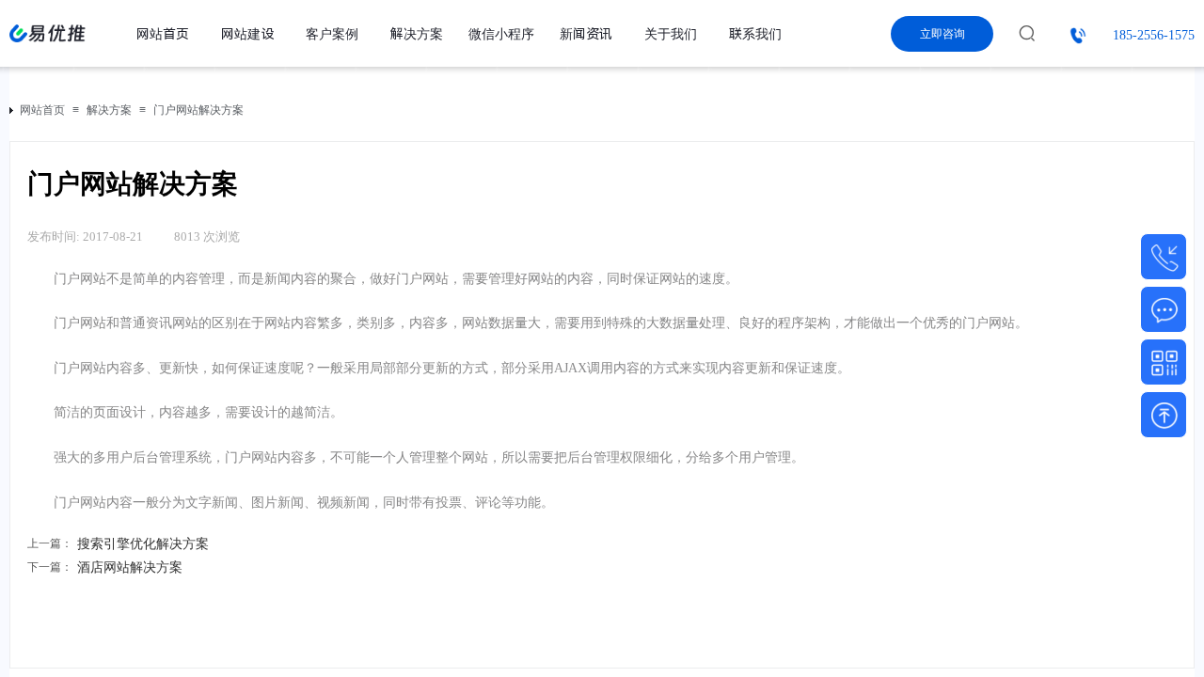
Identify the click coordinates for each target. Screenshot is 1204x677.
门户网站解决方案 (198, 110)
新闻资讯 (586, 33)
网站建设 (247, 33)
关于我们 (670, 33)
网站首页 (42, 110)
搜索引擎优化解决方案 (118, 544)
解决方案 (109, 110)
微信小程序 (501, 33)
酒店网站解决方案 (104, 567)
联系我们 (755, 33)
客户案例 (332, 33)
